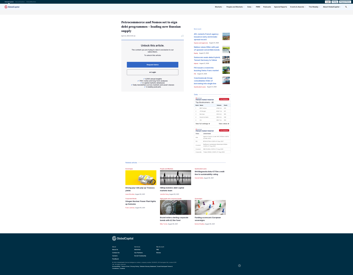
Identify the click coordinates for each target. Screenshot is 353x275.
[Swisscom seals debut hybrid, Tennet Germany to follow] (226, 59)
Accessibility (116, 266)
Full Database (224, 99)
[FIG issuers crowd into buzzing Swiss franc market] (226, 70)
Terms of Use (125, 266)
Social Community (140, 255)
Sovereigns (129, 169)
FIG (195, 74)
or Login (152, 72)
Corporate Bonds (131, 198)
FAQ (157, 249)
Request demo (153, 65)
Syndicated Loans (201, 169)
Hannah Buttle (199, 178)
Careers (115, 255)
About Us (115, 249)
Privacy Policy (134, 266)
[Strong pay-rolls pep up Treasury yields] (140, 177)
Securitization (20, 2)
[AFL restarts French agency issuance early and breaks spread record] (226, 36)
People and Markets (235, 7)
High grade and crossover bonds (170, 198)
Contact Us (116, 252)
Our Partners (138, 252)
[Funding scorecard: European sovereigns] (210, 207)
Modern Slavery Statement (148, 266)
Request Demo (345, 2)
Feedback (115, 259)
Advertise (137, 249)
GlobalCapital (9, 2)
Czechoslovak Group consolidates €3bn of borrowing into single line (205, 81)
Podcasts (267, 7)
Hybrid (196, 63)
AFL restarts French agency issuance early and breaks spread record (206, 37)
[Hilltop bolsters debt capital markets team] (175, 177)
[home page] (12, 6)
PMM (258, 7)
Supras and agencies (201, 43)
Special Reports (280, 7)
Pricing (335, 2)
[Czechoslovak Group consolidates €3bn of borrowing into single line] (226, 80)
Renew (158, 252)
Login (328, 2)
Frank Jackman (130, 207)
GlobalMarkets (31, 2)
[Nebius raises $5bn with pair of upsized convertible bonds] (226, 49)
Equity (196, 53)
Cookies (122, 268)
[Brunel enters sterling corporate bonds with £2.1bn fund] (175, 207)
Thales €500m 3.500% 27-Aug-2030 (214, 152)
